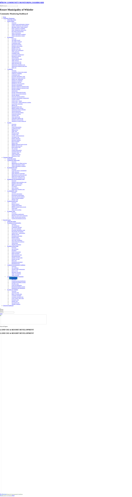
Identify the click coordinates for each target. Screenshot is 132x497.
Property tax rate (16, 259)
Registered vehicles (16, 56)
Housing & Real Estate (12, 246)
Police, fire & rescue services (19, 217)
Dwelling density (16, 47)
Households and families (17, 231)
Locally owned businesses (18, 135)
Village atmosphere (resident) (19, 34)
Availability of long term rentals (19, 72)
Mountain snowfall (16, 272)
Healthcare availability (17, 80)
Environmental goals (12, 167)
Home (4, 17)
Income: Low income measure (19, 93)
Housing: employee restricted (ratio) (20, 86)
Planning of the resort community (20, 215)
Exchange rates (15, 299)
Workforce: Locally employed (19, 121)
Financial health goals (12, 201)
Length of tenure (16, 99)
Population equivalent (17, 236)
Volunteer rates (15, 115)
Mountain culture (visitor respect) (20, 27)
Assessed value (15, 292)
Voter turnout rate (16, 116)
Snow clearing (15, 188)
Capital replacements (17, 150)
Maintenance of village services (19, 163)
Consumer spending (16, 295)
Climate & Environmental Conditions (16, 265)
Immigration (15, 90)
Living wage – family (17, 101)
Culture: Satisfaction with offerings (20, 25)
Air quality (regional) (17, 41)
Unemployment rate (16, 151)
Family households (16, 252)
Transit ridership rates (17, 59)
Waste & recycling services (18, 176)
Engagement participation (18, 195)
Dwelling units (15, 283)
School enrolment (16, 238)
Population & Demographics (14, 223)
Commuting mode (16, 43)
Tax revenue (15, 148)
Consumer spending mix (17, 297)
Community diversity (17, 227)
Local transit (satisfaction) (18, 54)
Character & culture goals (13, 160)
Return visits (15, 143)
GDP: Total (14, 131)
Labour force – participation (18, 233)
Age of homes (15, 249)
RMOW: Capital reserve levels (19, 207)
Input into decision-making (18, 96)
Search (1, 5)
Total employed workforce (18, 241)
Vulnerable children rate (17, 118)
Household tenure (16, 256)
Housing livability (16, 89)
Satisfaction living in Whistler (19, 109)
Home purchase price (17, 254)
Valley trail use (15, 60)
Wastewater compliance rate (18, 64)
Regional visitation (16, 140)
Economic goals (11, 211)
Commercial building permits (19, 282)
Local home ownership (17, 103)
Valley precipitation (16, 273)
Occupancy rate (15, 137)
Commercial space (16, 128)
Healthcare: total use (16, 82)
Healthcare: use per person (18, 83)
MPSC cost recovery (16, 185)
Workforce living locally (17, 119)
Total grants (14, 208)
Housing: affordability (17, 85)
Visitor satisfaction (16, 154)
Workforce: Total (16, 156)
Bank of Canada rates (17, 294)
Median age (14, 105)
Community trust (16, 75)
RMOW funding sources (17, 108)
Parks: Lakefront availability (18, 28)
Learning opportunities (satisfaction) (20, 98)
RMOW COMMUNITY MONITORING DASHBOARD (22, 2)
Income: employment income (19, 92)
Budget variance (15, 204)
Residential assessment (17, 262)
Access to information (17, 193)
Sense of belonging (16, 33)
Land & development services (19, 218)
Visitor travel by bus (16, 62)
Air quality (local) (16, 40)
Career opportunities (16, 127)
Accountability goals (12, 191)
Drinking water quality (17, 46)
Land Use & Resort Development (15, 276)
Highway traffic (15, 132)
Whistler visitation (16, 304)
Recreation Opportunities (18, 31)
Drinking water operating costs (19, 182)
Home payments (15, 253)
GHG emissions (15, 51)
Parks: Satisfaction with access (19, 30)
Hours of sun (15, 270)
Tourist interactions (16, 111)
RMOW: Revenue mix (17, 145)
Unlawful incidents (16, 114)
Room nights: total (16, 147)
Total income (15, 243)
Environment (10, 37)
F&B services (15, 130)
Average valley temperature (18, 269)
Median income (15, 234)
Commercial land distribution (19, 281)
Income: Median (15, 95)
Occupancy (14, 186)
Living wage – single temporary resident (21, 102)
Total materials (15, 57)
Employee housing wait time (18, 77)
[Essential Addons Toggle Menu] (0, 308)
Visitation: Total (15, 153)
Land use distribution (17, 285)
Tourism (9, 122)
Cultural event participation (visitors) (20, 24)
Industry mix (15, 301)
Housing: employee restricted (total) (20, 88)
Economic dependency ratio (18, 230)
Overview (14, 22)
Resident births (15, 237)
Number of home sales (17, 257)
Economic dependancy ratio (18, 76)
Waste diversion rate (16, 63)
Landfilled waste (16, 53)
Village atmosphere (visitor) (18, 35)
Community (10, 69)
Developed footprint (16, 44)
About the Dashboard (8, 305)
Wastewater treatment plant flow (19, 66)
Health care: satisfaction (17, 79)
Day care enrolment (16, 228)
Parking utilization (16, 138)
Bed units (14, 125)
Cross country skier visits (18, 298)
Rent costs (14, 260)
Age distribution (15, 225)
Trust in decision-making (18, 112)
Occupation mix (15, 302)
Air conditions (15, 267)
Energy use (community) (18, 50)
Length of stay (15, 134)
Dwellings (14, 250)
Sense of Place (10, 21)
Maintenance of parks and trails (19, 175)
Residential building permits (18, 286)
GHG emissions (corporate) (18, 173)
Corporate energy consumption (19, 170)
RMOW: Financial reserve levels (19, 144)
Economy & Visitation (12, 289)
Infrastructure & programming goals (16, 179)
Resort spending (15, 141)
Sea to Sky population (17, 240)
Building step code (16, 49)
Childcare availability (17, 73)
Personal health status (17, 106)
